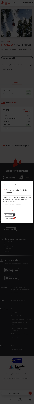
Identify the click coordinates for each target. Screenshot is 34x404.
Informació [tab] (26, 185)
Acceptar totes (9, 218)
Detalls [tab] (17, 185)
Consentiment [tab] (7, 185)
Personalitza (8, 211)
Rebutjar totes (8, 215)
